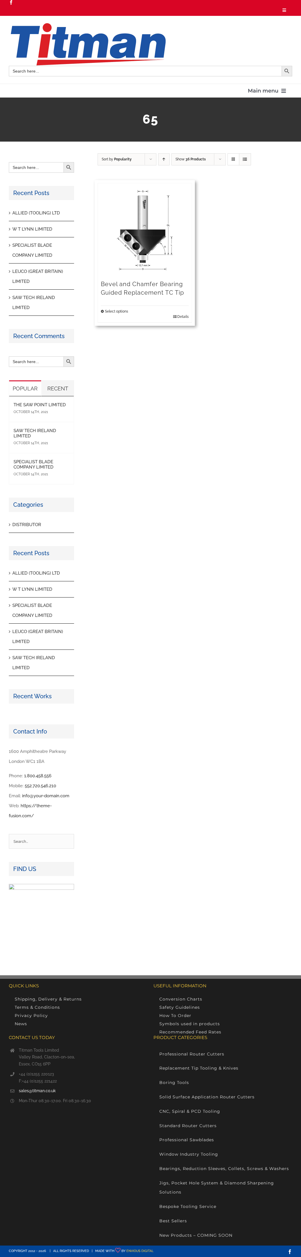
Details (183, 317)
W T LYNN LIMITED (32, 229)
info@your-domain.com (45, 795)
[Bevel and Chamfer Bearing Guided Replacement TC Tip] (145, 230)
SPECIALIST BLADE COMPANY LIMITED (33, 464)
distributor (26, 524)
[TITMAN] (87, 25)
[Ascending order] (164, 159)
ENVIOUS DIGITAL (139, 1251)
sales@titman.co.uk (37, 1090)
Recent (57, 388)
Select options (116, 311)
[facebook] (11, 2)
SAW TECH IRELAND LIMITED (35, 433)
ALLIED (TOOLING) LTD (36, 213)
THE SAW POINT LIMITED (40, 404)
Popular (25, 388)
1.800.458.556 (37, 775)
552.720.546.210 (40, 785)
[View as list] (245, 159)
